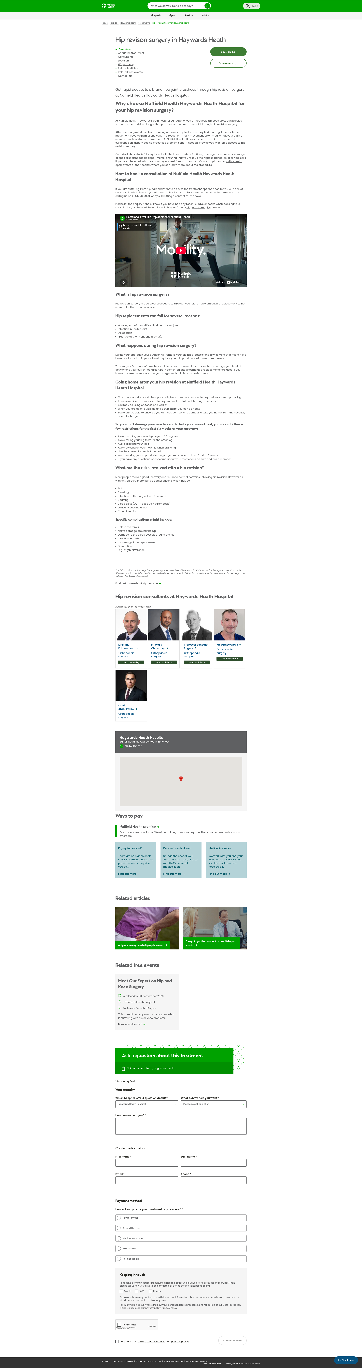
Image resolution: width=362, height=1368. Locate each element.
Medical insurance (133, 1238)
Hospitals (156, 15)
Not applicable (131, 1258)
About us (105, 1361)
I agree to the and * (155, 1341)
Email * (120, 1174)
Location (123, 60)
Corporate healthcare (173, 1361)
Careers (129, 1361)
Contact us (125, 76)
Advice (205, 15)
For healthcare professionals (148, 1361)
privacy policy (180, 1341)
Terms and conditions (212, 1363)
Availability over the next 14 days (133, 606)
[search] (179, 5)
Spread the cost (132, 1228)
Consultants (125, 57)
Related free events (130, 72)
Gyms (172, 15)
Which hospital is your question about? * (141, 1098)
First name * (123, 1156)
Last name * (189, 1156)
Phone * (186, 1174)
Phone (157, 1291)
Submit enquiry (232, 1340)
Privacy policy (232, 1363)
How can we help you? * (130, 1115)
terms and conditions (151, 1341)
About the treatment (131, 53)
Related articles (128, 68)
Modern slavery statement (197, 1361)
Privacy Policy (169, 1308)
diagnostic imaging (199, 207)
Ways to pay (126, 64)
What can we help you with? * (200, 1098)
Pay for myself (131, 1217)
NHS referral (129, 1248)
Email (127, 1291)
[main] (181, 688)
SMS (142, 1291)
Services (189, 15)
